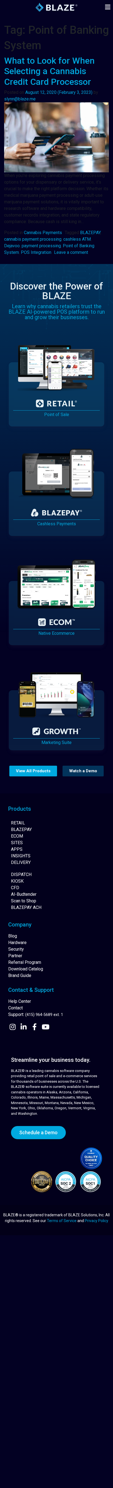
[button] (107, 7)
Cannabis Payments (43, 232)
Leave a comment (71, 252)
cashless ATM (77, 239)
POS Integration (36, 252)
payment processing (41, 245)
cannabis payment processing (32, 239)
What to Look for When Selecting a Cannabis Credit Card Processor (49, 71)
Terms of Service (62, 1221)
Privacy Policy (96, 1221)
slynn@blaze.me (20, 99)
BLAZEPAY (90, 232)
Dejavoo (12, 245)
